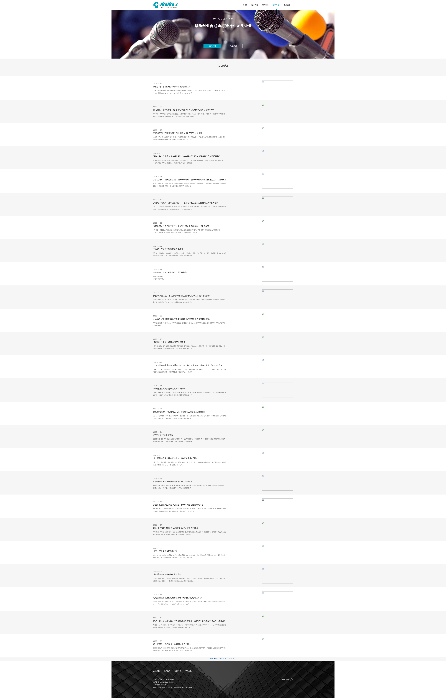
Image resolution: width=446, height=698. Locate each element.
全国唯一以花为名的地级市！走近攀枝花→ (171, 273)
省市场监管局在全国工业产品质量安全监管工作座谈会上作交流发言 (181, 226)
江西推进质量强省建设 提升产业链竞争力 (170, 342)
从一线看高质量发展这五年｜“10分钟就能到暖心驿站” (175, 458)
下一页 (228, 658)
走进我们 (156, 671)
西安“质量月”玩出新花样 (163, 435)
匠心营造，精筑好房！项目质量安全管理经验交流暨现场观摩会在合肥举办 (184, 110)
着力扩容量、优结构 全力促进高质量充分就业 (172, 644)
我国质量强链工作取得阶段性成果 (167, 574)
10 (225, 658)
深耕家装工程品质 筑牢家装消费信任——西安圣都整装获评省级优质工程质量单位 (187, 156)
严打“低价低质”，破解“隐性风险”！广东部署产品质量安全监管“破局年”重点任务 (185, 203)
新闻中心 (178, 671)
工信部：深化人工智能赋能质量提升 (168, 249)
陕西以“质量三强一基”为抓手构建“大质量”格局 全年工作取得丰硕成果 (181, 296)
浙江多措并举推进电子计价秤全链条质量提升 (171, 87)
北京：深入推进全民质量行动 (165, 551)
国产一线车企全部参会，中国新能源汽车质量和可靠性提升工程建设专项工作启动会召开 (189, 621)
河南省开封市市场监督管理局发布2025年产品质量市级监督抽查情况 (181, 319)
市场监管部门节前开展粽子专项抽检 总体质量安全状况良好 (177, 133)
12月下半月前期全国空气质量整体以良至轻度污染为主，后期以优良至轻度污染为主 (187, 365)
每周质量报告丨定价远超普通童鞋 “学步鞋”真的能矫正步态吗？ (179, 598)
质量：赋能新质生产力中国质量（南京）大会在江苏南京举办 (178, 505)
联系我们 (188, 671)
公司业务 (167, 671)
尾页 (232, 658)
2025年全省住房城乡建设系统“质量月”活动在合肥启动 (175, 528)
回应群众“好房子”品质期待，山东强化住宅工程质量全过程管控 (179, 412)
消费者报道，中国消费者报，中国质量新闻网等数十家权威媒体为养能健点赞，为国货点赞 (189, 180)
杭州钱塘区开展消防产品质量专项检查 (169, 389)
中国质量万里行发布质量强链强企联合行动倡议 (172, 482)
